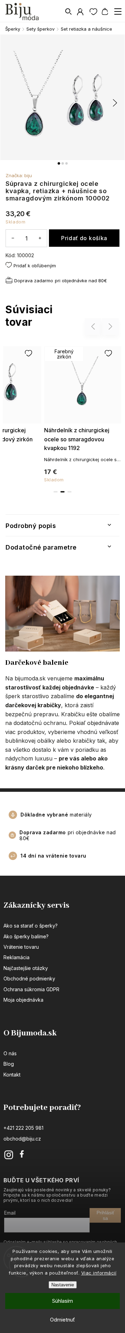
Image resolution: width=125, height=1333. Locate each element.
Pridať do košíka (84, 238)
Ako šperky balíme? (26, 936)
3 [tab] (69, 491)
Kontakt (11, 1075)
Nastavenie (62, 1284)
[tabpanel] (83, 413)
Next (110, 326)
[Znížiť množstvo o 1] (13, 238)
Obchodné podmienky (29, 978)
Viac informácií (99, 1273)
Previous (94, 326)
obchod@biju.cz (22, 1139)
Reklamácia (16, 957)
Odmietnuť (62, 1319)
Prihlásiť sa (105, 1215)
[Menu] (117, 11)
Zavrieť (101, 296)
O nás (10, 1053)
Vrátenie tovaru (21, 947)
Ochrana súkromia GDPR (31, 989)
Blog (8, 1064)
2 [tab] (62, 491)
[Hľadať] (68, 11)
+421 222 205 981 (23, 1128)
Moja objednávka (23, 1000)
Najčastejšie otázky (25, 968)
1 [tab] (55, 491)
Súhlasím (62, 1300)
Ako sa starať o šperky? (30, 926)
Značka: (19, 175)
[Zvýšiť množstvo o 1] (40, 238)
